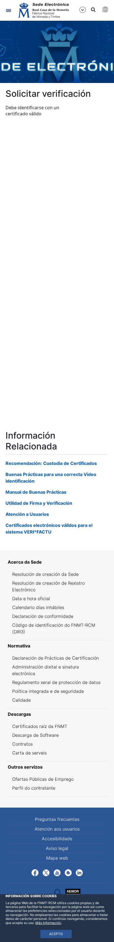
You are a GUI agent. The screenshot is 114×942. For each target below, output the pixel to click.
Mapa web (57, 858)
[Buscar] (93, 10)
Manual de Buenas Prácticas (36, 492)
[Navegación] (8, 10)
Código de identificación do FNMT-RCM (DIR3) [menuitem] (53, 628)
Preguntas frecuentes (57, 819)
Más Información (48, 923)
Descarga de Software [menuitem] (35, 735)
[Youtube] (57, 872)
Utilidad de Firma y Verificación (39, 503)
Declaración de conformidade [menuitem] (42, 616)
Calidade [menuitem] (21, 700)
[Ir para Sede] (43, 10)
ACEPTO (56, 934)
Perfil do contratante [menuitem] (33, 788)
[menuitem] (57, 562)
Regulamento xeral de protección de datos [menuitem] (56, 682)
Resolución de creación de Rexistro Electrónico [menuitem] (48, 586)
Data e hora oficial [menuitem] (31, 598)
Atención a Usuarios (27, 514)
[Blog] (68, 872)
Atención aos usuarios (57, 829)
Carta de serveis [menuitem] (29, 753)
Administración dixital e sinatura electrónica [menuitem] (45, 670)
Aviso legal (57, 848)
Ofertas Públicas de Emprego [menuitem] (43, 779)
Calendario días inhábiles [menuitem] (38, 607)
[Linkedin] (79, 872)
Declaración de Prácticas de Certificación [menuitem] (55, 658)
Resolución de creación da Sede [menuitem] (45, 574)
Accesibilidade (57, 838)
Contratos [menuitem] (22, 744)
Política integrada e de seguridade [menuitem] (48, 691)
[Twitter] (46, 872)
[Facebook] (35, 872)
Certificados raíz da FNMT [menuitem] (39, 726)
